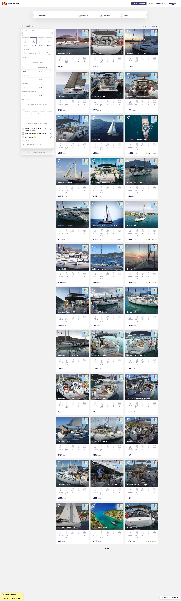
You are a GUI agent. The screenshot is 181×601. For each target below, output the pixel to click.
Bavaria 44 (131, 226)
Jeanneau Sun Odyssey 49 (68, 355)
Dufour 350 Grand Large (137, 484)
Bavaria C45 (132, 528)
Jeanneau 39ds (64, 53)
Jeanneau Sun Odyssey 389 (138, 398)
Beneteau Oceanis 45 (136, 96)
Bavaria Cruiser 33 (65, 484)
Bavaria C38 (62, 96)
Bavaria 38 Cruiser (65, 226)
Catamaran (41, 45)
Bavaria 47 (96, 139)
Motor (25, 45)
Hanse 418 (96, 53)
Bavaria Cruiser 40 (100, 398)
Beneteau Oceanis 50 (101, 183)
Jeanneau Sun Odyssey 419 (69, 398)
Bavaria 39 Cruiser (99, 312)
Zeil (32, 45)
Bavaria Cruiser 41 (99, 96)
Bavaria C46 (63, 139)
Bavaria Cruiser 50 (99, 441)
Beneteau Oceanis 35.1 (136, 441)
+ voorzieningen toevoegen (37, 104)
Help (151, 3)
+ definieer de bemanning (37, 114)
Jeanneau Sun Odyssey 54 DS (139, 139)
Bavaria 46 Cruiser (134, 183)
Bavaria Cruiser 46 (99, 355)
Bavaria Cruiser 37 (65, 441)
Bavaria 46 (131, 312)
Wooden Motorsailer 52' (67, 183)
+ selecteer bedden (37, 62)
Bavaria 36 (62, 269)
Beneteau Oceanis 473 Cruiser (104, 484)
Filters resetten (39, 152)
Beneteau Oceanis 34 (66, 528)
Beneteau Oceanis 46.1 (136, 53)
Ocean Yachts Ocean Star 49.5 (104, 226)
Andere (49, 45)
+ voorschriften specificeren (37, 123)
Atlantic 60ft (97, 269)
